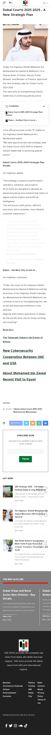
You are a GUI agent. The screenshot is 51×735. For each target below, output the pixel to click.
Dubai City (7, 616)
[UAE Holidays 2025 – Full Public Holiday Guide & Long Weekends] (8, 491)
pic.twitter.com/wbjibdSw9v (21, 254)
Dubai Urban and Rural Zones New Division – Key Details (19, 595)
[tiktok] (26, 726)
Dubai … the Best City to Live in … (22, 121)
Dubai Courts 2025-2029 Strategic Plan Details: (24, 113)
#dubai (16, 409)
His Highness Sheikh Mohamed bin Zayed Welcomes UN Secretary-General (31, 514)
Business (46, 616)
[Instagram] (15, 726)
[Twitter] (10, 726)
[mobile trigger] (5, 3)
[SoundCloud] (21, 726)
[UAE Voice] (25, 3)
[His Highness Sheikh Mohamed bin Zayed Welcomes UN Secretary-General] (8, 516)
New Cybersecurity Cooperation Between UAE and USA (23, 357)
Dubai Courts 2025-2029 (31, 409)
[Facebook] (6, 726)
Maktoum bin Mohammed (24, 412)
